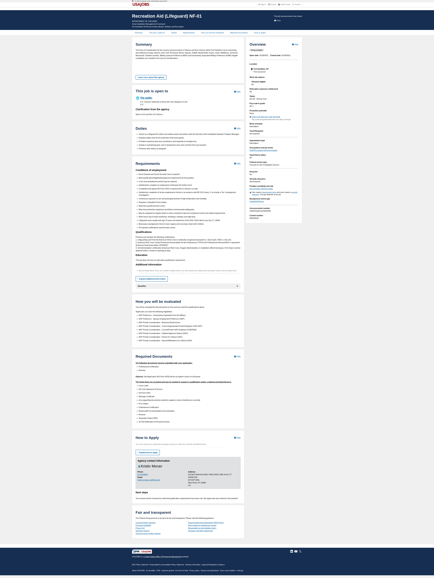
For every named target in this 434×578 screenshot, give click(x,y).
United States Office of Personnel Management (163, 557)
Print (279, 20)
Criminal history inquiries (146, 523)
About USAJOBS (138, 570)
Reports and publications (210, 570)
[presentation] (274, 70)
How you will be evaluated (212, 33)
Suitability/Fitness (257, 201)
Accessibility (150, 570)
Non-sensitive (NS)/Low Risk (261, 189)
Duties (174, 33)
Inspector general (167, 570)
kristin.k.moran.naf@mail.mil (149, 480)
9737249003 (143, 475)
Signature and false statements (200, 531)
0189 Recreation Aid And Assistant (263, 150)
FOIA (158, 570)
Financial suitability (143, 525)
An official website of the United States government (151, 1)
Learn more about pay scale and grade (266, 117)
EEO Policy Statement (140, 565)
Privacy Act (140, 528)
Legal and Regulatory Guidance (213, 565)
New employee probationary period (202, 525)
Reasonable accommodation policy (202, 528)
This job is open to (157, 33)
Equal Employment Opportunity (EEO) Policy (206, 523)
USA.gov (240, 570)
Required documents (239, 33)
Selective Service (143, 531)
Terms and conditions (228, 570)
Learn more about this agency (151, 77)
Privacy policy (194, 570)
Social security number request (148, 534)
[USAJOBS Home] (141, 4)
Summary (139, 33)
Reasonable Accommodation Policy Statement (167, 565)
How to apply (260, 33)
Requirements (189, 33)
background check (269, 192)
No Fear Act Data (181, 570)
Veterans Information (192, 565)
